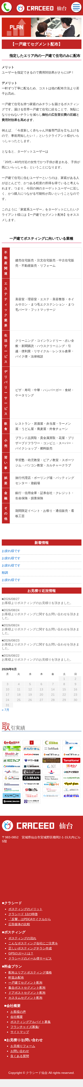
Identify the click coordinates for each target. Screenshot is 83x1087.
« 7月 (5, 709)
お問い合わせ (19, 1051)
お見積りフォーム (22, 1046)
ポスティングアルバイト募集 (30, 1022)
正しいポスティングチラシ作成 (30, 948)
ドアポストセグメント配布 (27, 992)
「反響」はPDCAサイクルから (29, 919)
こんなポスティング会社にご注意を (33, 943)
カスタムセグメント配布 (25, 997)
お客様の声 (18, 1011)
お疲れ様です (11, 551)
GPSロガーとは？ (20, 953)
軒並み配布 (16, 977)
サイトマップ (19, 1032)
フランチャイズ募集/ (24, 1027)
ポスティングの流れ (22, 938)
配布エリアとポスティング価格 (30, 972)
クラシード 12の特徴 (23, 914)
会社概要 (16, 1017)
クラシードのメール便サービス (30, 958)
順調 (5, 572)
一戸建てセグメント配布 (25, 982)
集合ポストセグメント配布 (27, 987)
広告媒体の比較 (19, 924)
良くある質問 (19, 1056)
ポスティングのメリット (25, 909)
